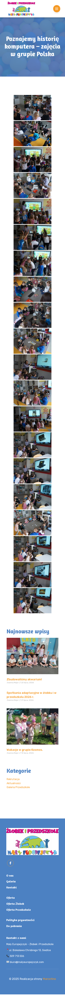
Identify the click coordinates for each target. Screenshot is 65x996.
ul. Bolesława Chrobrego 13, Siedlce (30, 950)
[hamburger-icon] (56, 8)
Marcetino (49, 979)
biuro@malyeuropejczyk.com (26, 962)
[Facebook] (10, 863)
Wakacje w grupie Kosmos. (25, 750)
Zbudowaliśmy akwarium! (24, 679)
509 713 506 (16, 956)
